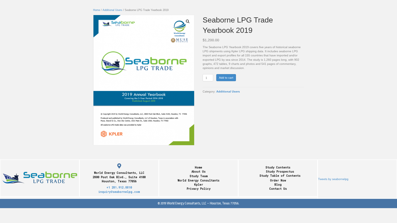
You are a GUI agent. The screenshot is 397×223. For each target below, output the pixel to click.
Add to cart (226, 77)
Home (96, 10)
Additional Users (112, 10)
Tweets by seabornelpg (333, 179)
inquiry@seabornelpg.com (119, 192)
